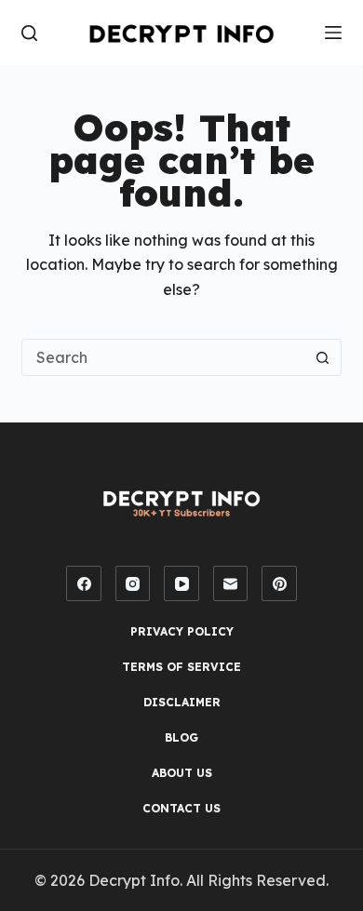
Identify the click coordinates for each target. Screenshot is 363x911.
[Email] (231, 583)
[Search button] (323, 357)
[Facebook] (83, 583)
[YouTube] (181, 583)
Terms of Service (181, 667)
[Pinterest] (279, 583)
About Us (182, 773)
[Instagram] (133, 583)
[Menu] (333, 32)
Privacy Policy (182, 631)
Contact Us (181, 808)
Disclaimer (182, 702)
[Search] (29, 33)
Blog (181, 737)
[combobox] (163, 357)
